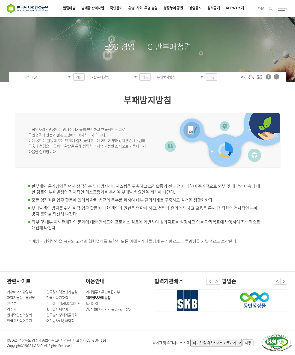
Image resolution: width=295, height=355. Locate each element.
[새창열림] (251, 76)
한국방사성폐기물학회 (61, 314)
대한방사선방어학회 (60, 320)
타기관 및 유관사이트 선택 (171, 342)
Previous (209, 281)
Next (216, 281)
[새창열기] (277, 343)
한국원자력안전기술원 (61, 291)
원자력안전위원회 (19, 314)
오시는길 (92, 303)
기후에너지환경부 (19, 291)
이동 (79, 77)
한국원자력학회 (57, 309)
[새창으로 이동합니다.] (255, 300)
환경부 (11, 303)
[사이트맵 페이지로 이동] (282, 9)
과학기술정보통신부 (21, 297)
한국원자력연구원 (19, 320)
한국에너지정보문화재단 (63, 303)
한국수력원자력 (57, 297)
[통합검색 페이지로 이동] (271, 9)
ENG (261, 8)
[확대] (268, 76)
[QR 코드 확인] (259, 76)
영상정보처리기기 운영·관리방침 (109, 309)
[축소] (276, 76)
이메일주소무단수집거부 (103, 291)
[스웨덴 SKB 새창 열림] (187, 300)
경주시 (11, 309)
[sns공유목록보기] (243, 76)
